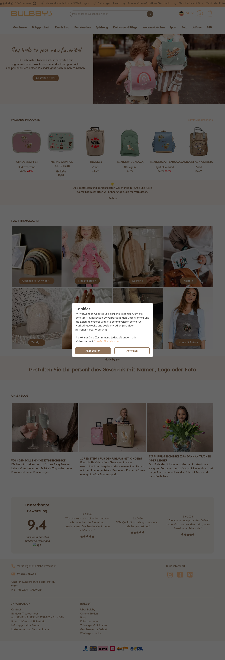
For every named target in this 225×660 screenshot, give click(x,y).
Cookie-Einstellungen (107, 341)
